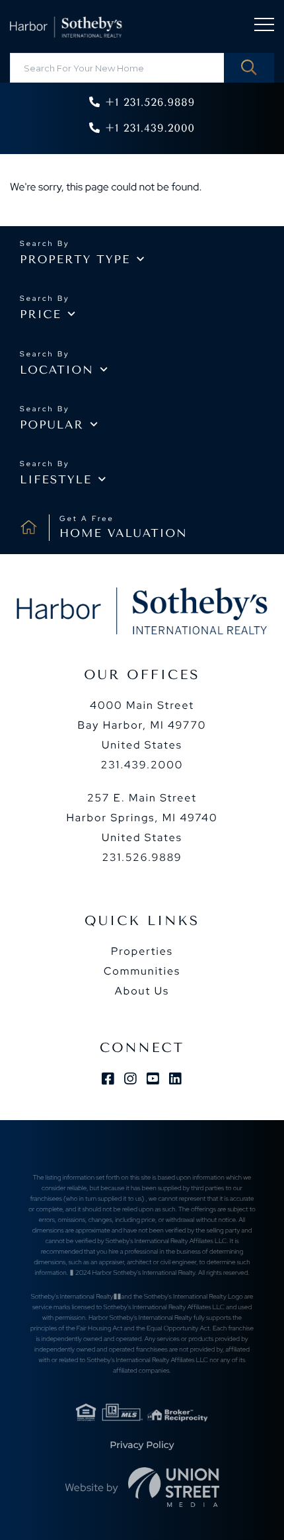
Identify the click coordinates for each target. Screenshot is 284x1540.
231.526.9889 (142, 857)
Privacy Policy (142, 1445)
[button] (249, 68)
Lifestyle (56, 480)
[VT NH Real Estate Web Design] (173, 1487)
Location (57, 370)
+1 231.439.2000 (150, 128)
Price (40, 314)
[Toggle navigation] (264, 27)
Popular (52, 425)
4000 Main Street (142, 725)
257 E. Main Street (141, 817)
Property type (75, 259)
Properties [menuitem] (142, 951)
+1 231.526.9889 (150, 102)
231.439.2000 (142, 765)
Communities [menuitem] (142, 971)
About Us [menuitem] (142, 991)
